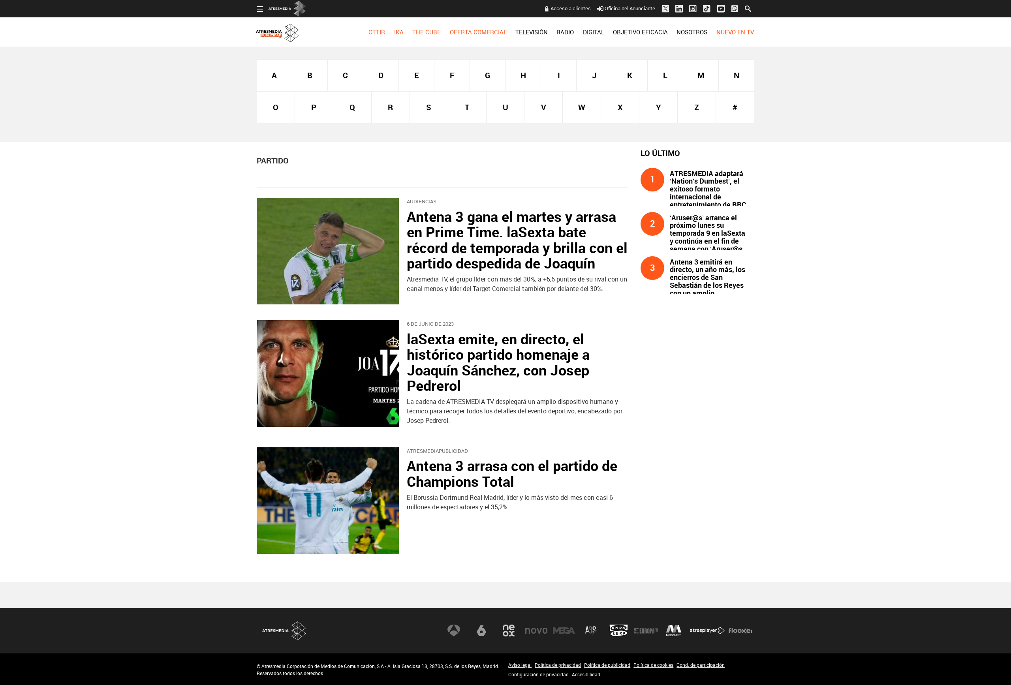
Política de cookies (653, 665)
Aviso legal (520, 665)
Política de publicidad (607, 665)
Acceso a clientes (571, 8)
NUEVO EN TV (735, 32)
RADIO (565, 32)
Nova (536, 630)
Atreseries (591, 630)
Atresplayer (707, 630)
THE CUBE (426, 32)
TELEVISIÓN (531, 32)
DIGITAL (593, 32)
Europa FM (646, 630)
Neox (509, 630)
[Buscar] (748, 8)
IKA (399, 32)
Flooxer (740, 630)
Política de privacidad (558, 665)
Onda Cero (619, 630)
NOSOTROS (692, 32)
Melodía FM (674, 630)
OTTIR (376, 32)
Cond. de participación (701, 665)
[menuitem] (376, 32)
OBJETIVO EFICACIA (640, 32)
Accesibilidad (586, 674)
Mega (564, 630)
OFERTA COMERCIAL (478, 32)
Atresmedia (284, 631)
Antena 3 (454, 630)
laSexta (481, 630)
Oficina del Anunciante (630, 8)
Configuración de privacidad (538, 674)
